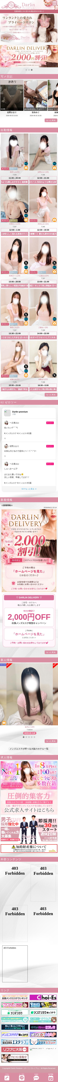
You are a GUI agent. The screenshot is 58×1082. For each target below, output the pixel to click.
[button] (26, 70)
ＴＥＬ (7, 1074)
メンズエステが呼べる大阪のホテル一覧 (29, 749)
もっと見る (51, 120)
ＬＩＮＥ (21, 1074)
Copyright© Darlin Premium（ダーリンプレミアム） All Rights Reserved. (29, 1068)
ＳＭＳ (36, 1074)
